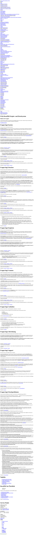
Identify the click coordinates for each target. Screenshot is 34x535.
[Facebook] (1, 534)
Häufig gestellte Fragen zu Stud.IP (5, 78)
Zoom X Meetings (2, 11)
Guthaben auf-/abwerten (3, 36)
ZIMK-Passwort (2, 69)
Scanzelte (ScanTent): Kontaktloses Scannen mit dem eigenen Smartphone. (10, 17)
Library (3, 522)
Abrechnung (5, 147)
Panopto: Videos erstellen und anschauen (6, 51)
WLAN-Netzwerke (3, 80)
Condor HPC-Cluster (3, 59)
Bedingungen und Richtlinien (4, 99)
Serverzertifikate (2, 101)
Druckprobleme (6, 410)
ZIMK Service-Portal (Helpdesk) (6, 483)
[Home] (1, 1)
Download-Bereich (28, 135)
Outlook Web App (2, 24)
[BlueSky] (2, 534)
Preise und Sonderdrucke (3, 35)
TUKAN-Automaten (6, 315)
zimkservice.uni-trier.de (5, 509)
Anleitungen (2, 19)
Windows (1, 88)
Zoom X (1, 9)
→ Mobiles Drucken (3, 495)
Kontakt (1, 63)
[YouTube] (3, 534)
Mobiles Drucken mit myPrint (4, 34)
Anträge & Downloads (3, 81)
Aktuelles (1, 26)
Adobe (1, 42)
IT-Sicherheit (2, 92)
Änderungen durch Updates (4, 79)
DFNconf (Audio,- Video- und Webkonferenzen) (7, 44)
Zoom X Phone (2, 12)
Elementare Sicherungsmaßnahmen (5, 55)
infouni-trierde (2, 518)
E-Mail (1, 20)
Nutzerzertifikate (2, 100)
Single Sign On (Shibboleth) (4, 75)
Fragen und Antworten (3, 37)
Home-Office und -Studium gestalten (5, 8)
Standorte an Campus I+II (4, 18)
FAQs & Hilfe (2, 62)
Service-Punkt (2, 103)
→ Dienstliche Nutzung (3, 493)
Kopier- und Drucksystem (4, 27)
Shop (3, 525)
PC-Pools (1, 72)
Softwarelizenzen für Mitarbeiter (4, 39)
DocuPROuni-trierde (6, 499)
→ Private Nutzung (3, 494)
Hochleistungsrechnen (3, 57)
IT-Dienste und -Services (3, 5)
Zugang (1, 61)
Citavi (1, 47)
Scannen (5, 160)
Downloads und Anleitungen (4, 85)
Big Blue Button (2, 66)
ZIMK (1, 111)
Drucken (11, 160)
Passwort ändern (2, 71)
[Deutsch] (1, 107)
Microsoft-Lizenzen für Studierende (5, 46)
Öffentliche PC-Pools (3, 74)
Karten (9, 348)
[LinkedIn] (6, 534)
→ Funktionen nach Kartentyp (4, 492)
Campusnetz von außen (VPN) (4, 52)
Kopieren (9, 147)
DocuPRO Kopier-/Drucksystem (6, 479)
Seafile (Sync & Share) (3, 50)
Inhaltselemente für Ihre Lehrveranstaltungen (6, 77)
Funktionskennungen (3, 68)
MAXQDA (2, 49)
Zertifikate (1, 98)
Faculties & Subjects (5, 521)
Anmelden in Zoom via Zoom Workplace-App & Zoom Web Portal (9, 14)
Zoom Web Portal (2, 13)
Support (5, 368)
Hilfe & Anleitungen (3, 25)
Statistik (1, 90)
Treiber (1, 33)
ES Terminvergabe (3, 106)
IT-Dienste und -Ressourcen (6, 481)
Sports (3, 524)
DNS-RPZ (1, 97)
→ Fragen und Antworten (4, 497)
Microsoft (1, 43)
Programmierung (2, 89)
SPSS (1, 48)
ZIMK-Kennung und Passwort (4, 67)
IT (2, 523)
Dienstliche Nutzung (3, 29)
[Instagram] (4, 534)
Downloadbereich (2, 30)
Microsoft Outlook (3, 23)
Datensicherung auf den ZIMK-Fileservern (6, 56)
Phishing (1, 96)
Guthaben (5, 318)
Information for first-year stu (4, 91)
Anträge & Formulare (3, 84)
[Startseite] (5, 0)
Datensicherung (2, 53)
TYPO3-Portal (4, 482)
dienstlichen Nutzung (3, 130)
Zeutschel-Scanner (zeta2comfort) (5, 16)
